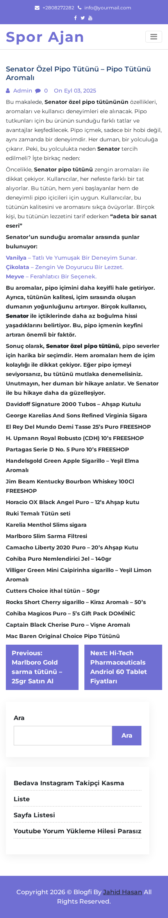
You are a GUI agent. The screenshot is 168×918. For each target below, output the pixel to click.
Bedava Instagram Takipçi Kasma (69, 783)
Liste (22, 799)
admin (22, 90)
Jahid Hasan (122, 892)
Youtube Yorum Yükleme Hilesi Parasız (77, 831)
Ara (19, 718)
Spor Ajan (45, 36)
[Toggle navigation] (153, 37)
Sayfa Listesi (34, 815)
